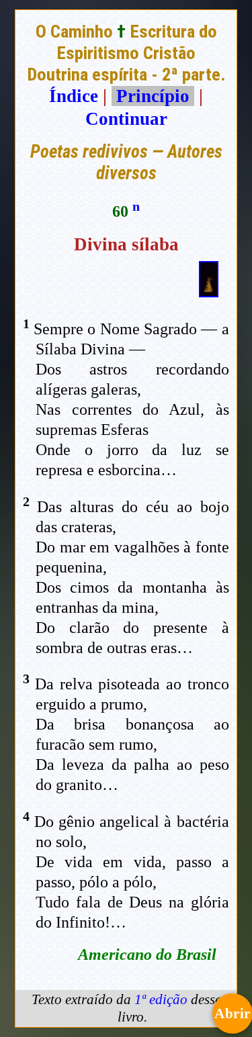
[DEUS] (208, 291)
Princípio (153, 96)
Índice (73, 96)
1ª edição (160, 999)
